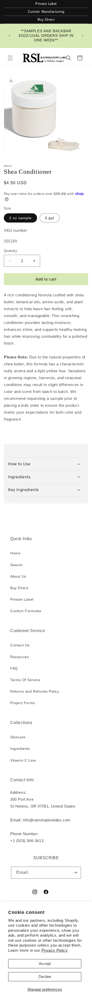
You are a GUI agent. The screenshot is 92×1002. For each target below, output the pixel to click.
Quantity (10, 251)
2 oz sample (20, 218)
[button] (10, 58)
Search (16, 565)
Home (15, 553)
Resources (19, 657)
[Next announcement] (82, 35)
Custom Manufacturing (46, 12)
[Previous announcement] (9, 35)
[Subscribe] (75, 873)
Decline (45, 976)
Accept (45, 963)
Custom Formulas (25, 611)
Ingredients (20, 749)
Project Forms (22, 703)
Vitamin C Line (23, 760)
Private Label (46, 4)
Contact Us (20, 645)
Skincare (18, 737)
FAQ (14, 668)
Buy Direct (46, 19)
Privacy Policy (54, 950)
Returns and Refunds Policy (34, 691)
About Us (18, 576)
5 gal (49, 218)
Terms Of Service (25, 680)
